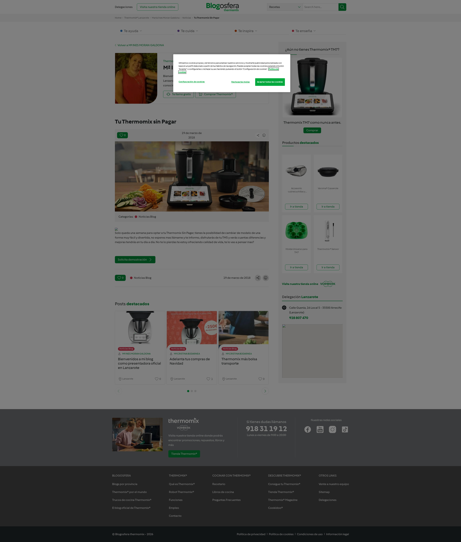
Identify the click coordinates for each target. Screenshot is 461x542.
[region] (231, 73)
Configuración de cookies (192, 81)
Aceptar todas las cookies (270, 82)
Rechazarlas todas (240, 82)
